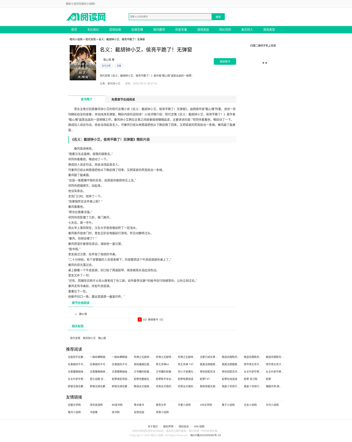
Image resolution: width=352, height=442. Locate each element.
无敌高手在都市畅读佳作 (82, 356)
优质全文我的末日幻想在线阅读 (174, 386)
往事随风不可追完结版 (81, 364)
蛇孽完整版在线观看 (145, 378)
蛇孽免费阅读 (185, 378)
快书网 (116, 412)
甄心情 (102, 338)
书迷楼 (94, 412)
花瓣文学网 (74, 404)
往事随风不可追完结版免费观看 (130, 364)
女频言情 (137, 29)
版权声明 (168, 426)
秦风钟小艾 (89, 338)
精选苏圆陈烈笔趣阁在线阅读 (260, 356)
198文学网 (206, 404)
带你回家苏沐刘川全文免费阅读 (240, 371)
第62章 (83, 314)
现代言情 (90, 39)
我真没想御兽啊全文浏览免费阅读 (219, 364)
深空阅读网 (96, 404)
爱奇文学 (161, 404)
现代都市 (159, 29)
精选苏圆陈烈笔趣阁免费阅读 (282, 356)
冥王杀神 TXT (186, 364)
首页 (74, 29)
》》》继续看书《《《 (153, 319)
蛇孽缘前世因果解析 (123, 378)
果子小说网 (228, 404)
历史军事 (181, 29)
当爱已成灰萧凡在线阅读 (214, 356)
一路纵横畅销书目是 (123, 356)
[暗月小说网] (86, 16)
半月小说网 (272, 404)
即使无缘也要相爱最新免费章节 (108, 386)
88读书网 (117, 404)
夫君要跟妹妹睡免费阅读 (126, 371)
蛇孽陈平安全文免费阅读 (170, 378)
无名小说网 (250, 404)
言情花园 (139, 412)
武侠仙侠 (115, 29)
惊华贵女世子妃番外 (255, 364)
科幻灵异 (225, 29)
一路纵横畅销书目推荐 (102, 356)
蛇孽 (268, 378)
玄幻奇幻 (93, 29)
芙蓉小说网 (162, 412)
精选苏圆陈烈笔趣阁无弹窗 (237, 356)
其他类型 (269, 29)
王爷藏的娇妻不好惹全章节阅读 (152, 371)
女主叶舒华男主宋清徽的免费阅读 (263, 371)
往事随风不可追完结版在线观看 (108, 364)
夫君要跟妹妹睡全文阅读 (82, 371)
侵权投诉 (184, 426)
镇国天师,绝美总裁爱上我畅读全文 (285, 386)
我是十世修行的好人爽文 (258, 386)
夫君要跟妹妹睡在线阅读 (104, 371)
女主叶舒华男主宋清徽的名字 (84, 378)
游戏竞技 (203, 29)
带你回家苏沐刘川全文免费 (215, 371)
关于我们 (153, 426)
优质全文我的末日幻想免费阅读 (196, 386)
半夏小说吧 (184, 404)
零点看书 (139, 404)
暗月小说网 (76, 39)
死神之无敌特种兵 (188, 356)
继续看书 (225, 61)
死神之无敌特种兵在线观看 (149, 356)
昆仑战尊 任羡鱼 (99, 378)
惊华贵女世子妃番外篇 (279, 364)
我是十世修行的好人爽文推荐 (238, 386)
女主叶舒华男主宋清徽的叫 (281, 371)
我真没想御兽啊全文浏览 (236, 364)
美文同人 (247, 29)
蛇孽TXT (205, 378)
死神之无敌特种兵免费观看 (171, 356)
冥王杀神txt (162, 364)
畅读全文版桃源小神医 (147, 386)
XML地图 (199, 426)
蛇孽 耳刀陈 (250, 378)
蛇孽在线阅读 (229, 378)
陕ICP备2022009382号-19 (205, 435)
